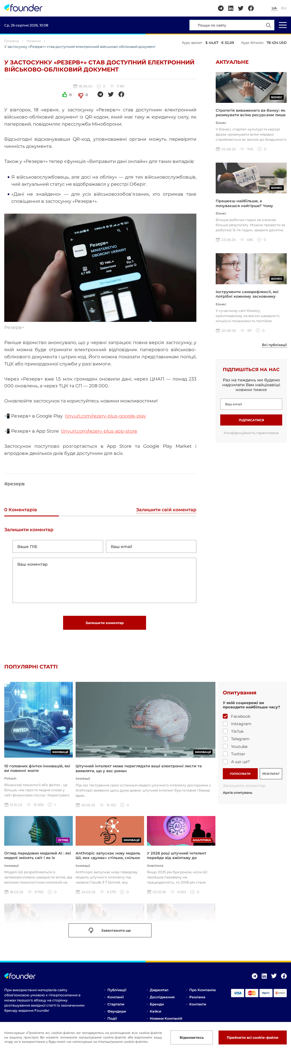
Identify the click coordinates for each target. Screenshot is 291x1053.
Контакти (197, 1004)
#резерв (14, 483)
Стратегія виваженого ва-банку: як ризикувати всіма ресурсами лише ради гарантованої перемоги (251, 115)
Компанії (115, 997)
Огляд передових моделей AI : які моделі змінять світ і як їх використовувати (37, 858)
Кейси (155, 1011)
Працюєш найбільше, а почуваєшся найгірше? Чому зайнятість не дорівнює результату (251, 205)
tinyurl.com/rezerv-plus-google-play (105, 416)
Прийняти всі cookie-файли (252, 1037)
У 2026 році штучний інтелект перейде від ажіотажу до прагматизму (176, 858)
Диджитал (159, 990)
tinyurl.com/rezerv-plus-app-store (99, 431)
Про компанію (202, 990)
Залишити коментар (105, 623)
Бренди (157, 1004)
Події (112, 1018)
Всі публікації (274, 345)
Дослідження (162, 997)
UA (274, 8)
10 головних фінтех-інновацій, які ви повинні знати (37, 768)
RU (283, 8)
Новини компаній (166, 1018)
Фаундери (116, 1011)
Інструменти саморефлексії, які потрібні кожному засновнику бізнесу (247, 296)
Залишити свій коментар (166, 510)
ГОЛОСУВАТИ (240, 774)
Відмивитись (192, 1037)
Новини (34, 41)
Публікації (116, 990)
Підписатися (251, 420)
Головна (11, 41)
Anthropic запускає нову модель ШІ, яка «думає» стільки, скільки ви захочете (108, 858)
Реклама (197, 997)
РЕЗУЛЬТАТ (271, 774)
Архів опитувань (237, 793)
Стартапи (115, 1004)
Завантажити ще (116, 930)
